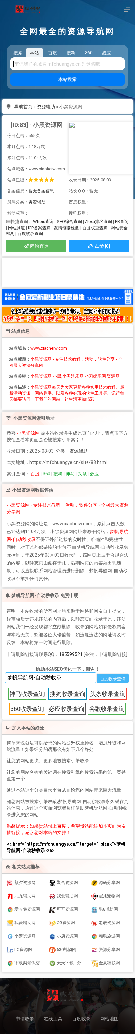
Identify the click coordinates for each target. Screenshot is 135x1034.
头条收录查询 (107, 693)
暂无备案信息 (41, 190)
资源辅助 (46, 106)
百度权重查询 (95, 227)
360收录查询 (27, 708)
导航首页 (23, 106)
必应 (94, 473)
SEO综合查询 (69, 221)
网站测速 (16, 227)
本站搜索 (67, 79)
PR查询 (121, 221)
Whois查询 (43, 221)
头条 (82, 473)
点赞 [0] (102, 246)
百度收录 (81, 1018)
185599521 (71, 654)
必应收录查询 (66, 708)
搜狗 (58, 473)
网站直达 (38, 246)
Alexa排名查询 (98, 221)
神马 (70, 473)
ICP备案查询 (39, 227)
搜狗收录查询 (67, 693)
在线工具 (53, 1018)
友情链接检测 (66, 227)
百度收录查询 (30, 233)
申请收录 (25, 1018)
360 (46, 473)
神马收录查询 (27, 693)
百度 (35, 473)
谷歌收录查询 (107, 708)
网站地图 (109, 1018)
